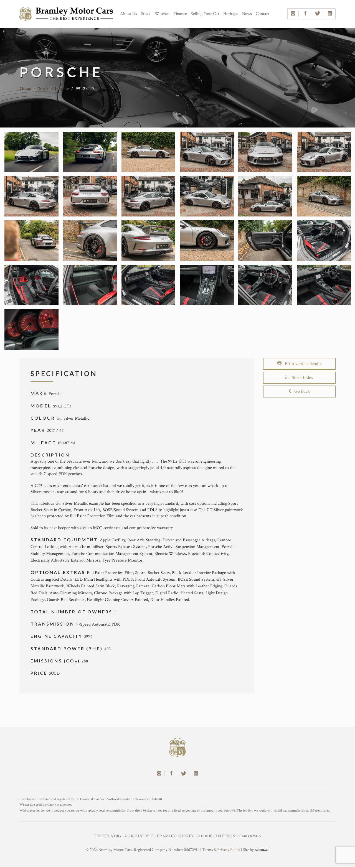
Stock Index (300, 377)
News (247, 14)
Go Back (300, 391)
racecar (262, 849)
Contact (262, 14)
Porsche (62, 89)
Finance (180, 14)
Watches (161, 14)
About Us (128, 14)
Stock (146, 14)
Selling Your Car (205, 14)
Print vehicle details (301, 364)
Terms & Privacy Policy (221, 849)
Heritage (230, 14)
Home (25, 89)
